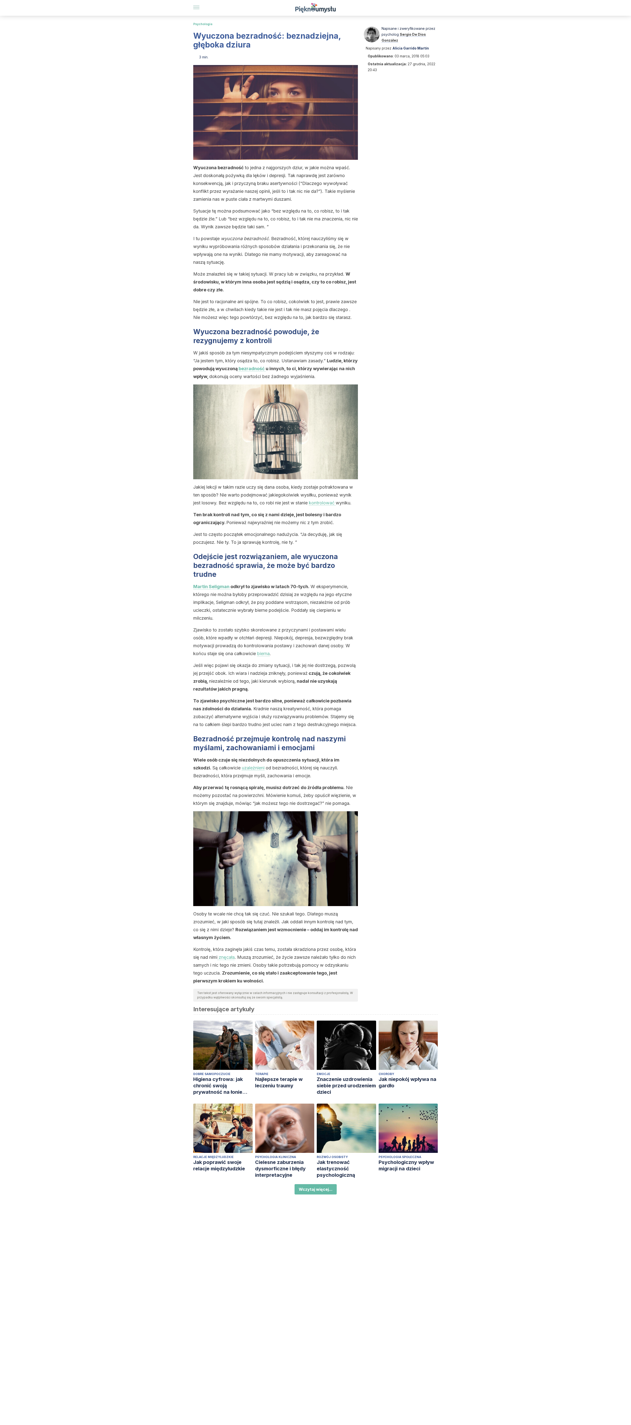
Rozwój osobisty (332, 1157)
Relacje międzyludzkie (213, 1157)
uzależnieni (253, 767)
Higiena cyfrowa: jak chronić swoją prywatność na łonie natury (218, 1085)
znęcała (226, 957)
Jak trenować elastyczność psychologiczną (336, 1168)
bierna (263, 653)
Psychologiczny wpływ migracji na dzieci (406, 1165)
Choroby (386, 1074)
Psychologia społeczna (400, 1157)
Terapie (261, 1074)
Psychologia (202, 24)
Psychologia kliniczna (275, 1157)
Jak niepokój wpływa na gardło (407, 1082)
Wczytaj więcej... (316, 1189)
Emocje (323, 1074)
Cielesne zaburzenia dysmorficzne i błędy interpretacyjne (280, 1168)
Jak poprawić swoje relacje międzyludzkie (219, 1165)
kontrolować (322, 502)
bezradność (252, 368)
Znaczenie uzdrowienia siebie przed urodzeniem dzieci (346, 1085)
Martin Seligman (211, 586)
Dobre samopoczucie (211, 1074)
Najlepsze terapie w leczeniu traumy (279, 1082)
